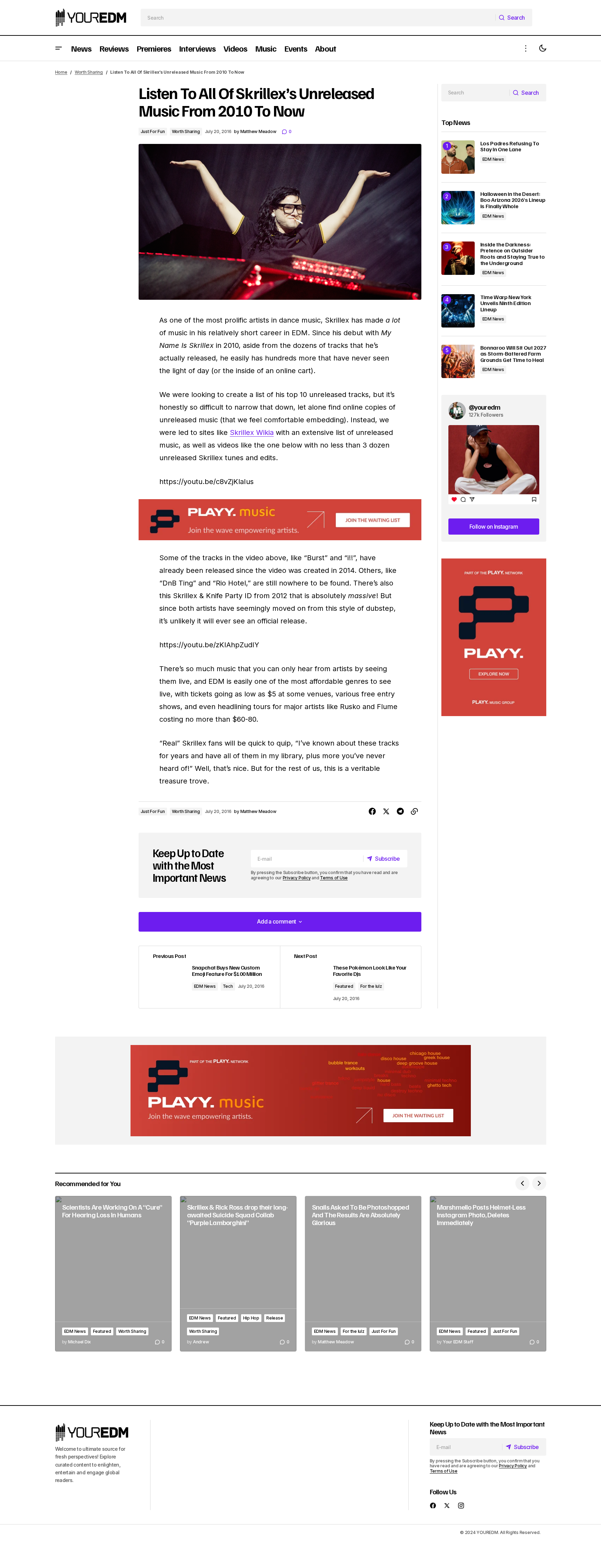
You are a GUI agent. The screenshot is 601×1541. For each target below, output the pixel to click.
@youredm (485, 406)
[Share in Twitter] (386, 812)
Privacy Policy (297, 877)
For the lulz (371, 986)
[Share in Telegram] (400, 812)
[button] (58, 48)
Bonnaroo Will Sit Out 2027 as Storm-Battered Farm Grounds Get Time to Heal (513, 354)
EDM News (205, 986)
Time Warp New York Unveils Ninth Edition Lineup (506, 303)
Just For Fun (153, 131)
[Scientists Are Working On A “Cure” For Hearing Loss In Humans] (113, 1273)
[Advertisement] (493, 637)
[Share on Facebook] (372, 812)
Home (61, 72)
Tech (228, 986)
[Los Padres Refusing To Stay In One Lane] (458, 157)
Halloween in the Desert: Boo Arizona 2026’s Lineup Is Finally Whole (513, 200)
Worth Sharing (89, 72)
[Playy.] (301, 1090)
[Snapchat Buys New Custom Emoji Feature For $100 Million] (209, 977)
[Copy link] (414, 812)
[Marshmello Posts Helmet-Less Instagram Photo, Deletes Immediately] (488, 1273)
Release (274, 1318)
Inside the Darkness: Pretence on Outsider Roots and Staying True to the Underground (512, 254)
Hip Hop (251, 1318)
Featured (344, 986)
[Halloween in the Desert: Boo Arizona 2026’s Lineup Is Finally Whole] (458, 207)
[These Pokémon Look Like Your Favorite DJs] (350, 977)
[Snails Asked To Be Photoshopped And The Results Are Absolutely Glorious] (363, 1273)
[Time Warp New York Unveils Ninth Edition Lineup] (458, 311)
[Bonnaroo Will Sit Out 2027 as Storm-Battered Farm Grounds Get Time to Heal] (458, 361)
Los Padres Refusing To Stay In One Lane (509, 146)
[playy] (280, 519)
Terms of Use (334, 877)
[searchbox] (318, 17)
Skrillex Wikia (252, 432)
